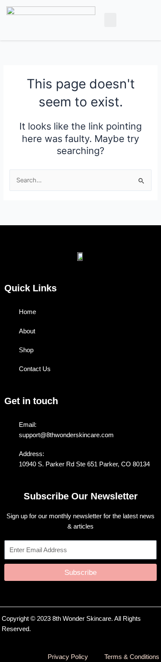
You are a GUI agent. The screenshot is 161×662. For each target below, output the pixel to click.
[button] (110, 20)
